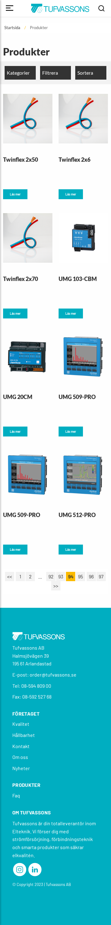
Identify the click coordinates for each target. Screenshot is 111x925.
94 (70, 576)
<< (9, 576)
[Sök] (101, 8)
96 (91, 576)
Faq (16, 795)
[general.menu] (10, 8)
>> (55, 586)
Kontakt (21, 746)
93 (60, 576)
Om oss (20, 757)
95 (80, 576)
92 (51, 576)
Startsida (12, 28)
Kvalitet (20, 724)
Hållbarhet (23, 735)
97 (101, 576)
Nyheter (21, 768)
